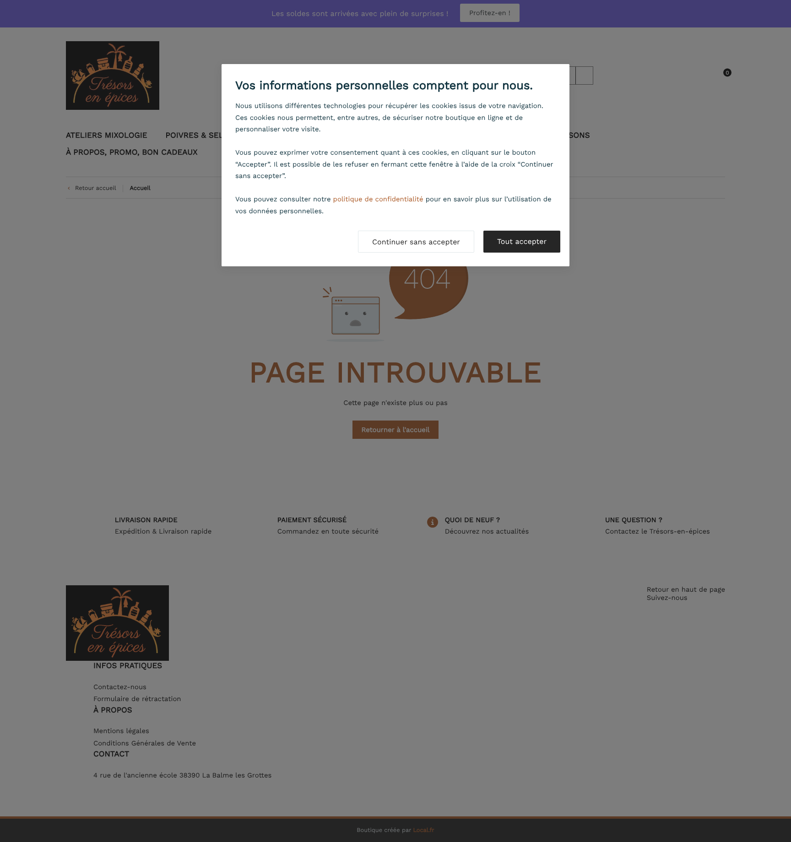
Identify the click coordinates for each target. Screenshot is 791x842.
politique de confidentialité (378, 199)
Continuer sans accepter (416, 241)
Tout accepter (522, 241)
